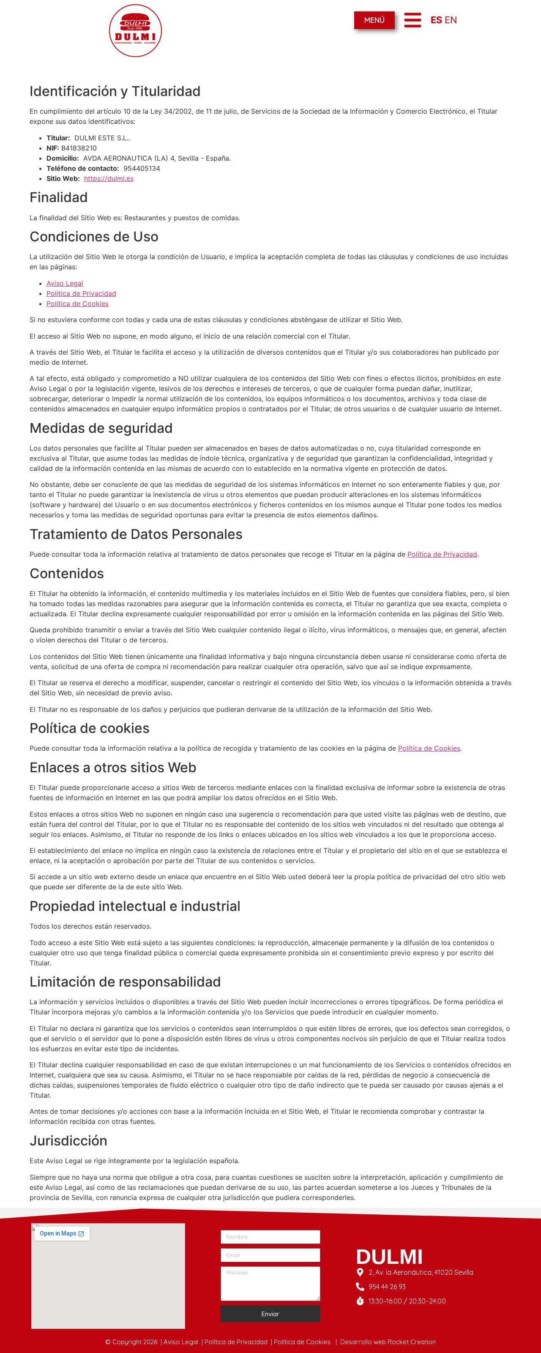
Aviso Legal (64, 283)
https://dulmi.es (109, 178)
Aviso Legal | (184, 1342)
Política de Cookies (77, 303)
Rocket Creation (412, 1342)
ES (436, 19)
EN (451, 19)
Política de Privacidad (81, 293)
